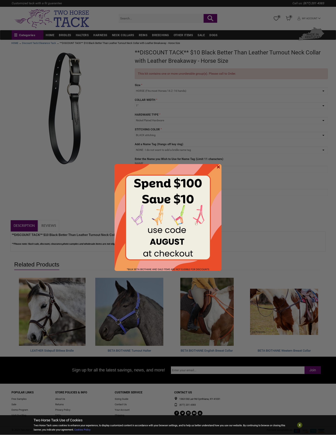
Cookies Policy (82, 429)
